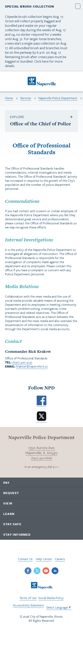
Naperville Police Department (57, 98)
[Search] (76, 81)
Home (9, 98)
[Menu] (7, 81)
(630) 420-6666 (41, 458)
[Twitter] (41, 420)
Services (25, 98)
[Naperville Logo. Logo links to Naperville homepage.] (41, 81)
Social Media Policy (51, 598)
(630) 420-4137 (22, 362)
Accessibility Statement (28, 605)
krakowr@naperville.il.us (32, 366)
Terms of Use (27, 598)
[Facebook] (41, 404)
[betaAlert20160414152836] (77, 6)
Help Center (44, 559)
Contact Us (25, 559)
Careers (60, 559)
